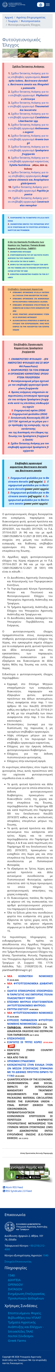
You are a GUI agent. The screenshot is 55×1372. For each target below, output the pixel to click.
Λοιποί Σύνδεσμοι (20, 1336)
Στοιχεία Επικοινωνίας (18, 1261)
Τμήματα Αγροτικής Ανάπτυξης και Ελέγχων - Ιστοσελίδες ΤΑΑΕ (26, 1326)
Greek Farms (17, 1341)
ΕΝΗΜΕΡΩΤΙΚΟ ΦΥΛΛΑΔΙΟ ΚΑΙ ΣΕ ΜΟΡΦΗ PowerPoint (28, 362)
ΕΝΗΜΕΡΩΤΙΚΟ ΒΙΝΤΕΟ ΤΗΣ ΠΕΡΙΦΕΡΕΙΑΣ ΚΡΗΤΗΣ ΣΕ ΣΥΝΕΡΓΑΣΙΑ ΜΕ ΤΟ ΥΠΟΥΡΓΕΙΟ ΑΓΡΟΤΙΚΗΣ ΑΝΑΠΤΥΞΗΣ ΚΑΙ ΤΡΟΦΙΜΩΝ (28, 227)
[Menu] (47, 4)
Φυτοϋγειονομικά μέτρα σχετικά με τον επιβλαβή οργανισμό (28, 384)
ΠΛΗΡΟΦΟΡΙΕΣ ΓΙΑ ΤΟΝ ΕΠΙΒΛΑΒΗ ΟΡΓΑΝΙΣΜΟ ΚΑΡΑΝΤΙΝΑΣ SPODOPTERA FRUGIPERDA (28, 373)
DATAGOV (15, 1289)
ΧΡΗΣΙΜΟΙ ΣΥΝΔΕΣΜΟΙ (21, 1061)
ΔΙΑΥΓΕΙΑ (14, 1280)
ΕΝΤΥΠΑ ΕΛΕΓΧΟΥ (17, 1009)
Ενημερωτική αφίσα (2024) (29, 410)
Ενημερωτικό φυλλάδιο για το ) (28, 485)
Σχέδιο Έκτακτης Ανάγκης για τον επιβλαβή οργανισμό (28, 95)
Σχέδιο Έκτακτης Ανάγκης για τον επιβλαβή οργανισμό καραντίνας (28, 161)
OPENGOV (15, 1284)
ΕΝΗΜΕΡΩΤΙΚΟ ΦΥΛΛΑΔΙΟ (26, 359)
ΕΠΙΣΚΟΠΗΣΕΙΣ (16, 1038)
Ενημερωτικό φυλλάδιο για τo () (28, 500)
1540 (45, 1255)
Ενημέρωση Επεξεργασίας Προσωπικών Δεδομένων (26, 1296)
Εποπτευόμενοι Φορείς (24, 1313)
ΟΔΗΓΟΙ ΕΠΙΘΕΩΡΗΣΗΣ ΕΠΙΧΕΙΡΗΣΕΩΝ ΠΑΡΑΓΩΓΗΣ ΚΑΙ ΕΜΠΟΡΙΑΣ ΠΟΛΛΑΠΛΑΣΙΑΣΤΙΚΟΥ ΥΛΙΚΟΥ (30, 994)
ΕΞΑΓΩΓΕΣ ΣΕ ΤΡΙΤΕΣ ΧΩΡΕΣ (24, 1042)
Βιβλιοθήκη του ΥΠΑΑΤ (24, 1318)
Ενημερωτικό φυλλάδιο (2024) (29, 414)
